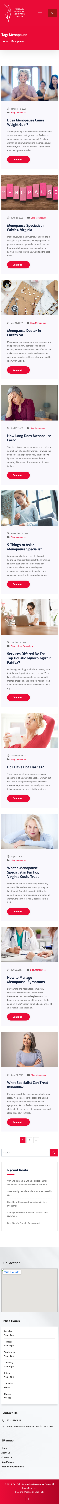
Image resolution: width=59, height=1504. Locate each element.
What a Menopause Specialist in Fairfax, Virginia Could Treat (23, 872)
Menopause (21, 112)
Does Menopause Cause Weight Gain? (26, 122)
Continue (17, 159)
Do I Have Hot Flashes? (25, 767)
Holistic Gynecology (24, 646)
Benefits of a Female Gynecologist (23, 1223)
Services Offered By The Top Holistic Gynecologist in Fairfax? (29, 658)
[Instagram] (27, 1499)
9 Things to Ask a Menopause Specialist (24, 547)
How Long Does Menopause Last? (29, 438)
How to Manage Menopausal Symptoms (26, 979)
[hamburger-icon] (40, 13)
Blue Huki (39, 1492)
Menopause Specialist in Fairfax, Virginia (26, 227)
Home (4, 41)
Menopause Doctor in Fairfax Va (24, 332)
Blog (13, 112)
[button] (52, 13)
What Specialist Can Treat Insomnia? (27, 1084)
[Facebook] (32, 1499)
